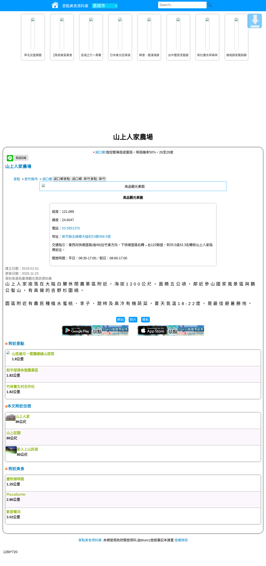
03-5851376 (71, 228)
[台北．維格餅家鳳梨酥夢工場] (236, 34)
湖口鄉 (100, 152)
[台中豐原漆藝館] (178, 34)
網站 (120, 319)
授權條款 (181, 540)
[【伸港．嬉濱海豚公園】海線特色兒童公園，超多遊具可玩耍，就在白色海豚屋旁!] (149, 34)
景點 (17, 179)
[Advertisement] (133, 96)
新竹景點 (90, 179)
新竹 (102, 179)
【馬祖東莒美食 (62, 55)
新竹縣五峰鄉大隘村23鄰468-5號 (86, 236)
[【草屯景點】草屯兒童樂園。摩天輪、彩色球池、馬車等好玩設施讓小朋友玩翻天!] (33, 34)
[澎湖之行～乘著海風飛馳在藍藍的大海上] (91, 34)
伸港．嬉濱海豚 (149, 55)
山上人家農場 (18, 166)
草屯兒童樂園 (33, 55)
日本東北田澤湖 (120, 55)
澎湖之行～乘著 (91, 55)
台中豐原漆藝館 (178, 55)
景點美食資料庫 (90, 540)
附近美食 (15, 469)
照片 (133, 319)
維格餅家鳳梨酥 (236, 55)
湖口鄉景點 (61, 179)
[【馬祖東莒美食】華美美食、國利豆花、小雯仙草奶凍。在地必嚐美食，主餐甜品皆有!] (62, 34)
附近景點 (15, 343)
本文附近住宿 (19, 406)
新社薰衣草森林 (207, 55)
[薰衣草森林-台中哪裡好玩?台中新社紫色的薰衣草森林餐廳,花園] (207, 34)
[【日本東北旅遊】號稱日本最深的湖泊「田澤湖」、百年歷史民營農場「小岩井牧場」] (120, 34)
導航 (145, 319)
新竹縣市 (31, 179)
